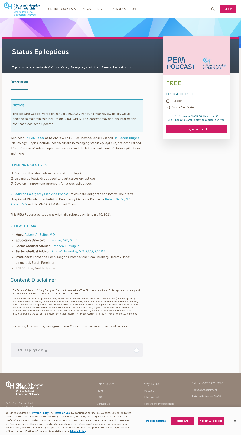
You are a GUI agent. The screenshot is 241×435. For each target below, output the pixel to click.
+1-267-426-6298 (212, 383)
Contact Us (117, 9)
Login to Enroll (196, 129)
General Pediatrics (113, 67)
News (86, 9)
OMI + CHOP (140, 9)
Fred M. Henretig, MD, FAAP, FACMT (78, 251)
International (151, 397)
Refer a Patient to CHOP (206, 396)
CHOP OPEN (22, 9)
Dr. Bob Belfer (34, 138)
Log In (228, 9)
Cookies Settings (156, 420)
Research (150, 390)
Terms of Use (62, 413)
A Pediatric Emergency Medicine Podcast (40, 194)
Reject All (182, 420)
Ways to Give (151, 384)
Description (19, 82)
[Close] (235, 421)
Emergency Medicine (85, 67)
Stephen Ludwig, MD (67, 246)
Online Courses (105, 384)
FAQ (99, 9)
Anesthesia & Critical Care (50, 67)
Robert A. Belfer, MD (39, 234)
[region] (120, 421)
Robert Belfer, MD (118, 199)
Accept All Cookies (211, 420)
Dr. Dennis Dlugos (126, 138)
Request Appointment (204, 390)
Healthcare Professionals (159, 403)
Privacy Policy (40, 413)
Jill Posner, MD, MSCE (62, 240)
